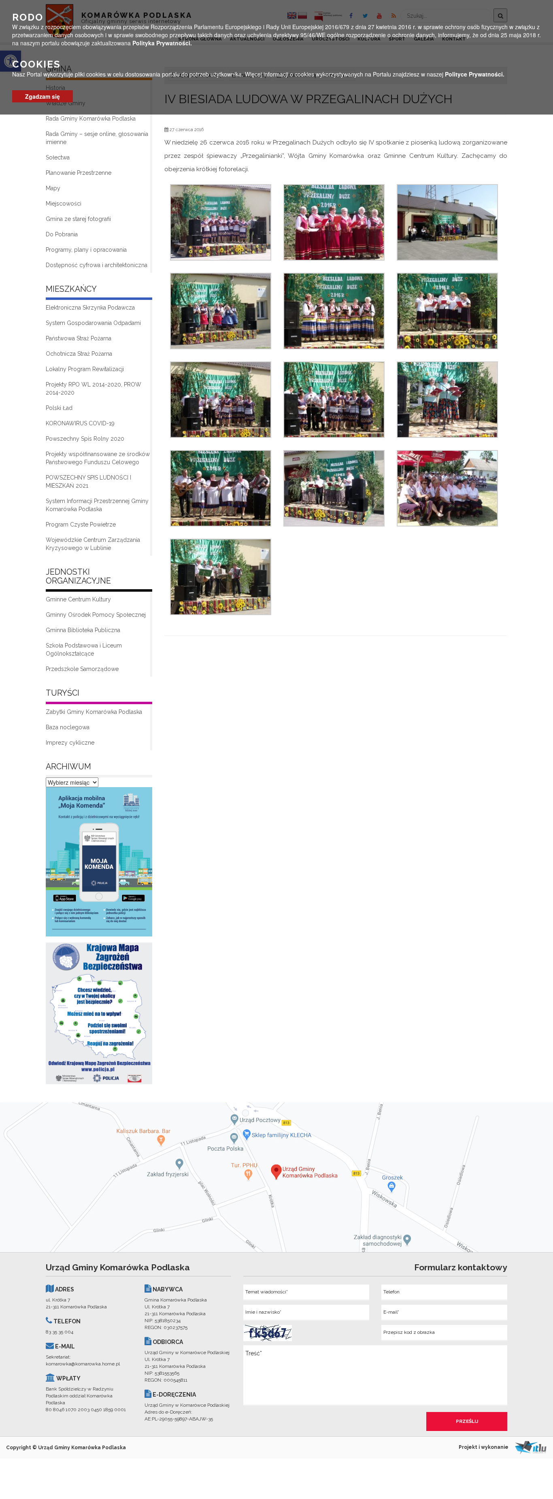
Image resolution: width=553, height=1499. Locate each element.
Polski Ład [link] (59, 408)
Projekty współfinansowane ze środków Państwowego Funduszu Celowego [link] (98, 458)
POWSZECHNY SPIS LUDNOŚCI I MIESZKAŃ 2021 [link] (88, 481)
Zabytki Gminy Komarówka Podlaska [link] (94, 712)
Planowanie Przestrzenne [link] (78, 173)
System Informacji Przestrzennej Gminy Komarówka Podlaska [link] (97, 505)
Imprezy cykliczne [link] (70, 742)
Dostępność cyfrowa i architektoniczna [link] (96, 265)
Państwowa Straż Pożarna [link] (78, 338)
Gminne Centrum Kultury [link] (78, 599)
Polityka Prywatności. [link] (162, 43)
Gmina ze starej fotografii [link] (78, 219)
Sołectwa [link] (58, 157)
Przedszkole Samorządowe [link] (82, 669)
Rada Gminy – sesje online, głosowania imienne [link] (97, 138)
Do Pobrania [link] (62, 234)
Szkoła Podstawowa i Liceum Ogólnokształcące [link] (84, 649)
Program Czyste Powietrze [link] (81, 524)
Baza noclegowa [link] (67, 727)
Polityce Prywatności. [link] (474, 74)
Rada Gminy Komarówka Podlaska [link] (91, 118)
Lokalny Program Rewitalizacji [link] (85, 369)
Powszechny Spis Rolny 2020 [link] (85, 438)
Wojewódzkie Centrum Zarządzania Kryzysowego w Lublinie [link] (93, 544)
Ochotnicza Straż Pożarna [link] (79, 353)
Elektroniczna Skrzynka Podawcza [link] (90, 307)
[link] (99, 864)
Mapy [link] (53, 188)
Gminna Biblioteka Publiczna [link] (83, 630)
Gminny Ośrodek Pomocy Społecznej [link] (96, 614)
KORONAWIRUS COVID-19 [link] (80, 423)
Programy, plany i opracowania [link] (86, 249)
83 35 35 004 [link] (59, 1332)
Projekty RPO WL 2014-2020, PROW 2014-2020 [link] (93, 388)
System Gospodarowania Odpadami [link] (93, 323)
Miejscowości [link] (63, 203)
